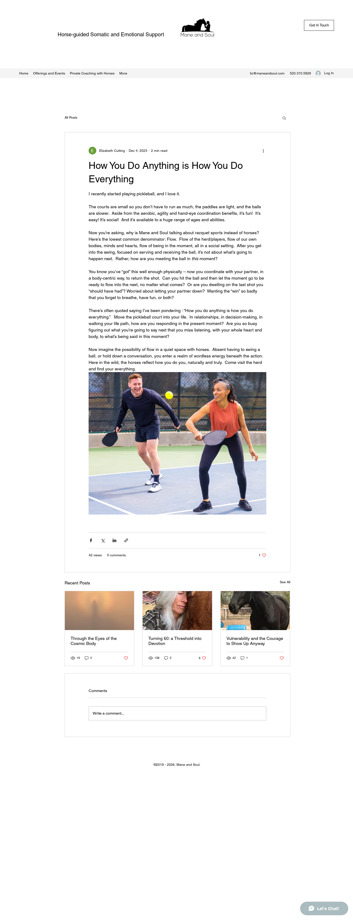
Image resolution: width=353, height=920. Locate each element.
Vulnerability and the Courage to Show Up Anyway (254, 641)
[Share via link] (126, 540)
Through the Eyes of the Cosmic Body (94, 641)
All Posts (71, 117)
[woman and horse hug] (177, 610)
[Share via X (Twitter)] (102, 540)
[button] (284, 118)
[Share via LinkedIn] (114, 540)
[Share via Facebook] (91, 540)
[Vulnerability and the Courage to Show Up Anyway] (255, 610)
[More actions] (263, 150)
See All (285, 582)
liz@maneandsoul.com (267, 73)
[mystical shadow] (99, 610)
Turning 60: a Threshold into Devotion (174, 641)
